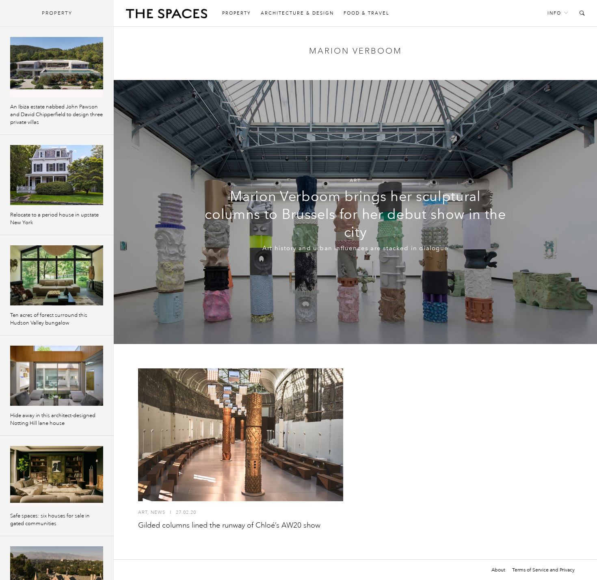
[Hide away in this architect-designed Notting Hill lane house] (56, 376)
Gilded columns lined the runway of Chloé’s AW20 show (229, 525)
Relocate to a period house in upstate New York (54, 219)
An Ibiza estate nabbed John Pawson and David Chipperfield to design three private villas (56, 115)
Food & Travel (366, 13)
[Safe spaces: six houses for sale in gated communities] (56, 476)
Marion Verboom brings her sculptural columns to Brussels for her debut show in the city (355, 214)
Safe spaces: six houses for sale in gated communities (50, 520)
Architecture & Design (297, 13)
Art (355, 180)
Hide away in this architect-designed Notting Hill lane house (52, 419)
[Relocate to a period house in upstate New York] (56, 175)
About (498, 570)
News (158, 512)
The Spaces (166, 15)
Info (554, 13)
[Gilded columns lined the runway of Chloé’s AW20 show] (240, 434)
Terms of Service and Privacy (543, 570)
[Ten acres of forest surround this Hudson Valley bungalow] (56, 275)
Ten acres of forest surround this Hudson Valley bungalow (48, 319)
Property (236, 13)
